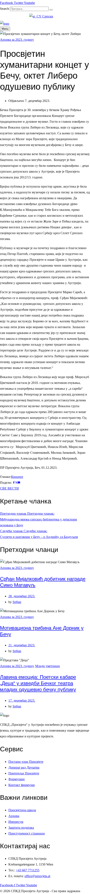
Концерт (17, 477)
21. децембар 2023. (21, 645)
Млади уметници (47, 666)
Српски (47, 16)
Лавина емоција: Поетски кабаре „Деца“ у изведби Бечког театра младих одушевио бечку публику (38, 683)
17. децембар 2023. (21, 700)
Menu (5, 28)
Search (4, 8)
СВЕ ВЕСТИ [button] (9, 488)
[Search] (51, 9)
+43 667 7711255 (27, 870)
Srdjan (17, 602)
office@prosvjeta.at (37, 876)
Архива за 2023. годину (17, 39)
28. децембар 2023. (21, 596)
